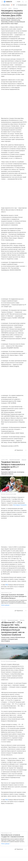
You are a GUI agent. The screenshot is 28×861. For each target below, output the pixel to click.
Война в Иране (6, 4)
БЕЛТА (10, 8)
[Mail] (4, 1)
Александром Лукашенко (20, 505)
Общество (15, 8)
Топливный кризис (22, 4)
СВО (14, 4)
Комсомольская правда (15, 459)
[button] (14, 484)
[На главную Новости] (8, 1)
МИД (6, 584)
